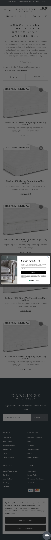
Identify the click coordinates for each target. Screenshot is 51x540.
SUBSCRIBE (33, 272)
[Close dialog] (48, 257)
